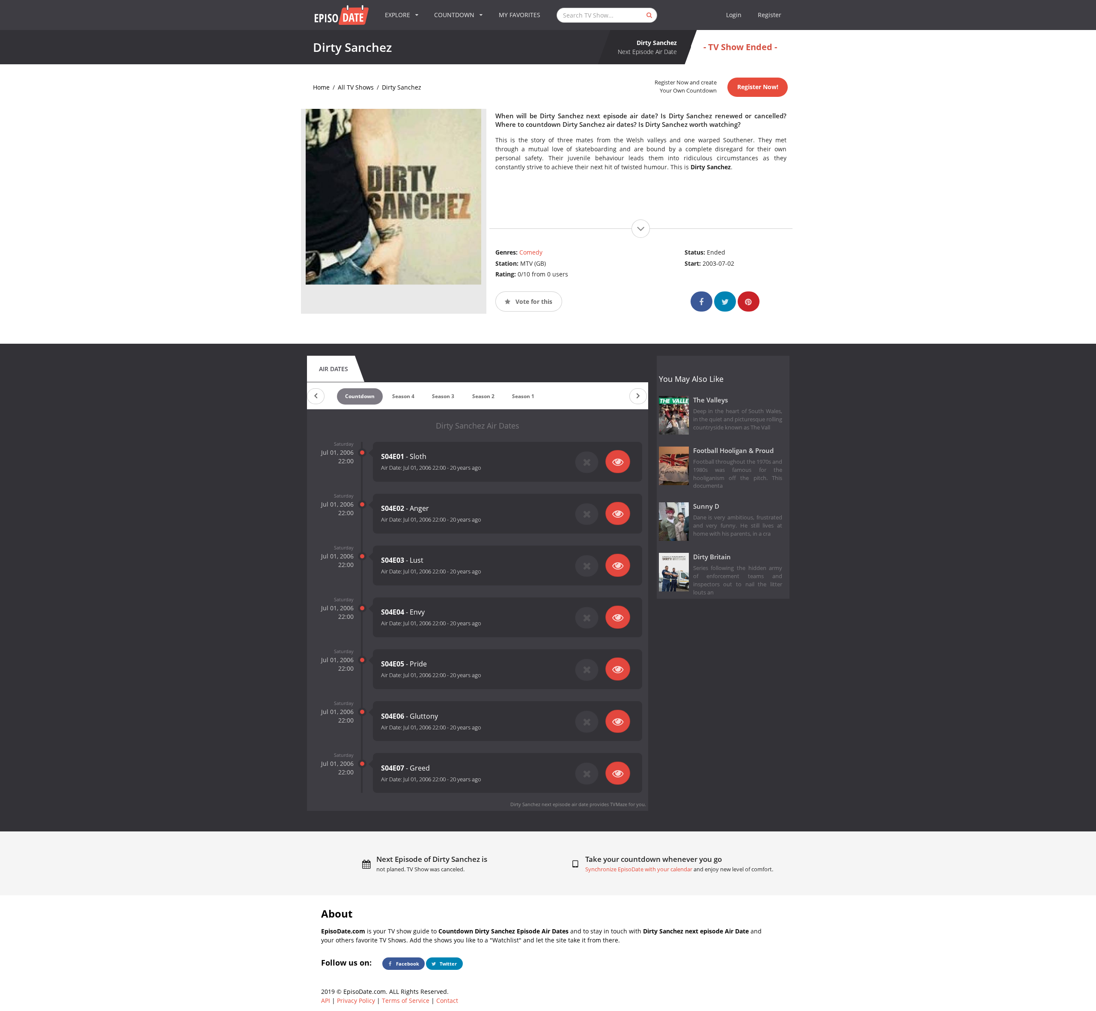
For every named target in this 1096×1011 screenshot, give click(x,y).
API (325, 1000)
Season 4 (403, 396)
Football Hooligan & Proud (733, 451)
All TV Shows (356, 87)
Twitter (447, 963)
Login (734, 15)
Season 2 (483, 396)
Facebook (407, 963)
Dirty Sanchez (401, 87)
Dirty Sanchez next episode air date (549, 804)
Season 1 (523, 396)
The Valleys (710, 400)
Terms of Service (405, 1000)
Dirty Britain (712, 557)
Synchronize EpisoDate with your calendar (638, 869)
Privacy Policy (356, 1000)
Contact (447, 1000)
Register (769, 15)
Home (321, 87)
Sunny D (706, 506)
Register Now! (757, 87)
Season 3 (443, 396)
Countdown (360, 396)
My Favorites (519, 15)
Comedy (530, 252)
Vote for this (533, 301)
